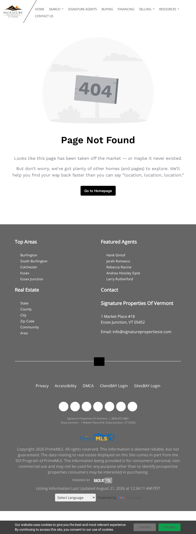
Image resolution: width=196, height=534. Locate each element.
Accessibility (65, 385)
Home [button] (39, 9)
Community (29, 327)
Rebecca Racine (118, 267)
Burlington (28, 255)
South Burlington (34, 261)
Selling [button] (145, 9)
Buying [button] (107, 9)
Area (24, 333)
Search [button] (55, 9)
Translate (133, 497)
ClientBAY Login (114, 385)
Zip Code (27, 321)
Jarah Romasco (118, 261)
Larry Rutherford (119, 279)
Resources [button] (168, 9)
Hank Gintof (115, 255)
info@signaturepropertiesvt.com (142, 331)
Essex (24, 273)
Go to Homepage (98, 191)
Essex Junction (31, 279)
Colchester (28, 267)
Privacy (42, 385)
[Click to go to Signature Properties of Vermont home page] (12, 11)
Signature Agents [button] (82, 9)
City (23, 315)
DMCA (88, 385)
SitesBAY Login (147, 385)
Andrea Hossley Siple (123, 273)
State (24, 303)
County (26, 309)
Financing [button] (126, 9)
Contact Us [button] (44, 16)
